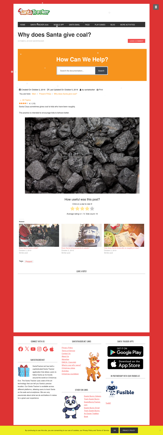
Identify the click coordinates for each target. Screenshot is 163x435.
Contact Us (66, 353)
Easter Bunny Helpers (92, 396)
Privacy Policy (67, 347)
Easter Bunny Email (92, 407)
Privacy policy (129, 430)
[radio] (72, 209)
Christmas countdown (70, 373)
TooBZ (108, 403)
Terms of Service (68, 350)
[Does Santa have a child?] (39, 235)
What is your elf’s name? (71, 365)
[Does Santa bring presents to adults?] (81, 235)
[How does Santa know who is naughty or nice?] (124, 235)
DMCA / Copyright (69, 362)
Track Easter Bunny (92, 399)
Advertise (65, 359)
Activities (65, 371)
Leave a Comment (136, 41)
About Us (65, 356)
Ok (115, 430)
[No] (160, 430)
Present (29, 261)
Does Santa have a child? (28, 248)
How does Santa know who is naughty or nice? (121, 248)
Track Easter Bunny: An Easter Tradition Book (92, 413)
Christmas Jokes (68, 368)
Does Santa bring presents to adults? (75, 248)
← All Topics (25, 100)
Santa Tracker (34, 13)
